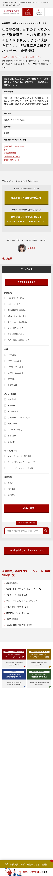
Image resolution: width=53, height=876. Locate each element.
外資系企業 (12, 399)
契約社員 (11, 489)
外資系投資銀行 (12, 583)
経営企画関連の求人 (16, 334)
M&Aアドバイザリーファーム (17, 613)
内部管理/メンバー (12, 160)
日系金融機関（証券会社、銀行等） (19, 625)
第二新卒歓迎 (13, 411)
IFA (5, 150)
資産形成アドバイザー (14, 146)
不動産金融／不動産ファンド (17, 607)
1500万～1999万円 (15, 373)
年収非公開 (12, 385)
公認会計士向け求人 (16, 298)
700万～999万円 (14, 361)
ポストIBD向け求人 (15, 328)
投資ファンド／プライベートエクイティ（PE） (24, 589)
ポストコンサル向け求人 (18, 322)
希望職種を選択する (26, 282)
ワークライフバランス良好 (18, 418)
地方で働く (12, 436)
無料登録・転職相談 (28, 13)
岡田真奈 (31, 248)
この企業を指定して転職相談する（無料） (26, 550)
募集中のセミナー (39, 13)
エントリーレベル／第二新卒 (19, 456)
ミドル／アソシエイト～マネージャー (23, 462)
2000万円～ (12, 379)
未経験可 (11, 405)
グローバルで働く (15, 430)
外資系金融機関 (12, 619)
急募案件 (11, 442)
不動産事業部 (10, 153)
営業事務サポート (12, 156)
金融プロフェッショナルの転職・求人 (24, 57)
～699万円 (12, 355)
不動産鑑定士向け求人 (17, 310)
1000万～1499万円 (15, 367)
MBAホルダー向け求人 (17, 316)
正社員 (10, 483)
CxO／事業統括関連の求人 (18, 340)
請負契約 (11, 495)
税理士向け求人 (14, 304)
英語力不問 (12, 423)
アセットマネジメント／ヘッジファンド (21, 601)
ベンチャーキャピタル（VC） (17, 595)
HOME (4, 57)
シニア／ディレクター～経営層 (20, 468)
